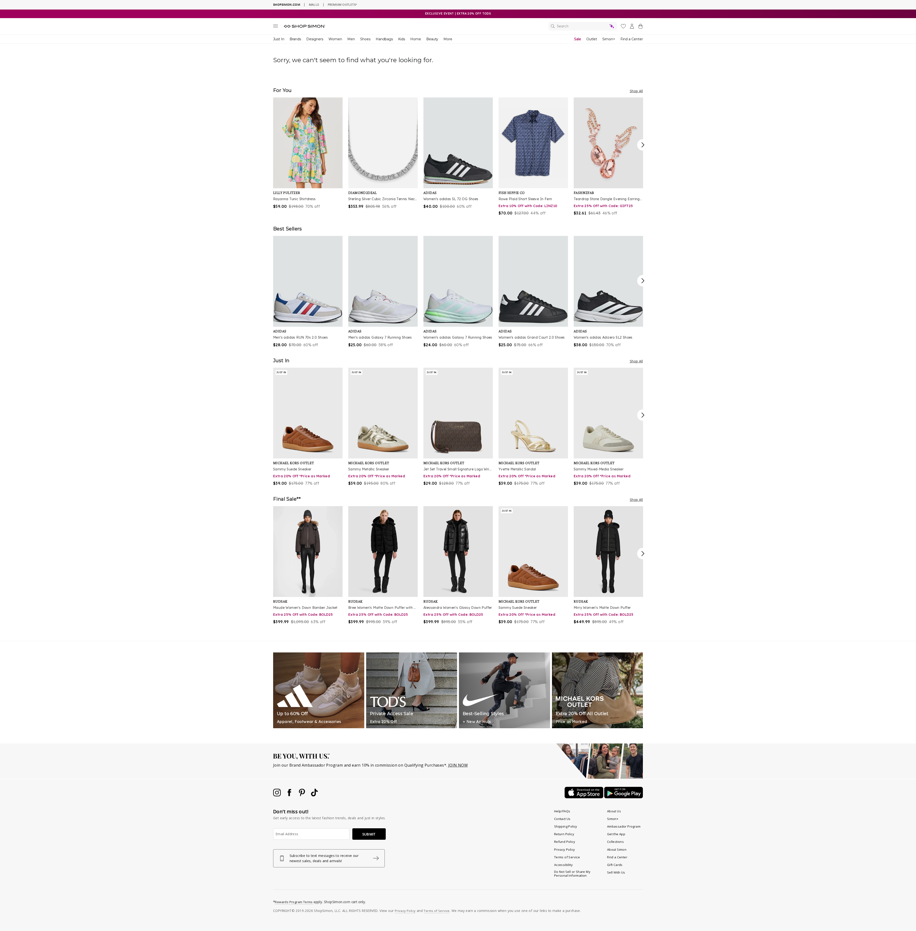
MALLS (314, 4)
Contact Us (562, 819)
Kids (401, 39)
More (447, 39)
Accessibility (563, 865)
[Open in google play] (623, 796)
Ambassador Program (623, 826)
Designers (314, 39)
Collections (615, 841)
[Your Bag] (640, 27)
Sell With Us (616, 872)
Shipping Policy (565, 826)
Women (335, 39)
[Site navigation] (275, 27)
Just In (278, 39)
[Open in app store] (584, 796)
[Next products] (643, 145)
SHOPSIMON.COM (286, 4)
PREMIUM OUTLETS (342, 4)
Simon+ (608, 39)
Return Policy (564, 834)
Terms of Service (567, 857)
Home (415, 39)
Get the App (616, 834)
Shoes (365, 39)
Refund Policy (564, 841)
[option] (307, 153)
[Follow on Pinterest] (302, 795)
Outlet (591, 39)
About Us (614, 811)
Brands (295, 39)
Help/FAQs (562, 811)
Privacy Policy (564, 849)
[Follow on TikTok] (314, 795)
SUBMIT (369, 834)
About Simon (616, 849)
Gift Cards (615, 865)
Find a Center (631, 39)
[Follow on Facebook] (290, 795)
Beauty (432, 39)
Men (351, 39)
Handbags (384, 39)
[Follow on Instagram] (277, 795)
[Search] (582, 26)
